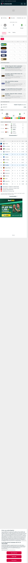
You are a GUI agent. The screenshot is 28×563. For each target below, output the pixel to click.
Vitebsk (6, 157)
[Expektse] (3, 48)
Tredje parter (24, 540)
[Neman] (4, 162)
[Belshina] (4, 176)
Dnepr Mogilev (8, 181)
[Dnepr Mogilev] (4, 181)
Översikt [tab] (4, 32)
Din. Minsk (7, 146)
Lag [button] (4, 141)
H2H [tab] (9, 32)
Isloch (6, 143)
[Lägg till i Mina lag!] (1, 25)
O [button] (17, 141)
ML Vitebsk (7, 149)
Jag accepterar (14, 552)
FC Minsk (7, 159)
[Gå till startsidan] (7, 4)
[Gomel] (4, 154)
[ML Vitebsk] (4, 149)
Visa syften (13, 560)
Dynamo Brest (8, 151)
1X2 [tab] (2, 38)
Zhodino (5, 28)
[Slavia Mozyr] (4, 168)
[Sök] (22, 4)
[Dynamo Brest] (4, 151)
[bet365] (3, 44)
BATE (6, 178)
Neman (6, 162)
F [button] (19, 141)
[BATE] (4, 178)
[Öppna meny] (25, 4)
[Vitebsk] (4, 157)
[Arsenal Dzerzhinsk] (4, 170)
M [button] (12, 141)
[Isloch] (4, 143)
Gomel (21, 28)
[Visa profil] (5, 25)
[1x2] (3, 55)
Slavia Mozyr (8, 167)
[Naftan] (4, 184)
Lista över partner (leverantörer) (8, 550)
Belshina (7, 175)
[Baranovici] (4, 173)
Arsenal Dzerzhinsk (8, 170)
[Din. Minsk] (4, 146)
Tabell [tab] (14, 32)
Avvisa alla (14, 556)
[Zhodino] (4, 165)
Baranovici (7, 173)
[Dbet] (3, 52)
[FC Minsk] (4, 160)
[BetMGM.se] (3, 59)
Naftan (6, 184)
